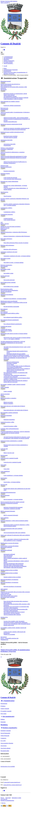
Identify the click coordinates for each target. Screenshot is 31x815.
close (2, 54)
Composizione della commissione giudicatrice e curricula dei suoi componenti (15, 376)
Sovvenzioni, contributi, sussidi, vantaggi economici (13, 384)
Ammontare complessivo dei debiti (12, 508)
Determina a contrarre (12, 363)
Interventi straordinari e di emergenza (9, 579)
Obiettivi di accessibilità (9, 634)
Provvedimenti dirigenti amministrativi (10, 319)
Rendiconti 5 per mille (6, 594)
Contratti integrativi (8, 218)
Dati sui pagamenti (5, 495)
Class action (3, 464)
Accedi (5, 66)
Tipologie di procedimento (7, 294)
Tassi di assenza (4, 192)
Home (5, 68)
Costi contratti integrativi (9, 219)
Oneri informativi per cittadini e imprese (10, 101)
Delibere (3, 719)
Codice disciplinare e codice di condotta (13, 99)
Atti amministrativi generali (10, 96)
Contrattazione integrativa (7, 214)
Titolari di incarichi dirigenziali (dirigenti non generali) (13, 157)
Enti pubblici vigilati (5, 269)
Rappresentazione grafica (7, 289)
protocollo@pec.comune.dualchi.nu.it (13, 784)
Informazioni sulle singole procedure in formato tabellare (14, 333)
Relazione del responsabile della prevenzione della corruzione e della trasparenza (15, 610)
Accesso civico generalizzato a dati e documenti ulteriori (17, 623)
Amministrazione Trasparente (11, 69)
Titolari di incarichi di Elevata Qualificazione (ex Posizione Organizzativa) (15, 162)
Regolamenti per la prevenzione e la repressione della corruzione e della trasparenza (16, 607)
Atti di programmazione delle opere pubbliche (11, 528)
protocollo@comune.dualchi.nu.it (12, 782)
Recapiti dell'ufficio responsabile (11, 306)
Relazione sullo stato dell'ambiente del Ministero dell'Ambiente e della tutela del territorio (15, 567)
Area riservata (4, 799)
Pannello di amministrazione (7, 800)
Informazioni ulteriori (12, 371)
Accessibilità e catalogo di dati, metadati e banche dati (13, 627)
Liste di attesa (4, 478)
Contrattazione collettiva (6, 207)
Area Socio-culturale (5, 748)
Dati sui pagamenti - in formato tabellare (13, 499)
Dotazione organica (5, 173)
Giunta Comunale (5, 708)
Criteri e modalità (5, 387)
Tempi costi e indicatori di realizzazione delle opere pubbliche (15, 535)
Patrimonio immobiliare (6, 415)
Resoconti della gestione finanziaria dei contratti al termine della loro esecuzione (15, 381)
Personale (3, 153)
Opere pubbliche (5, 517)
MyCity (3, 803)
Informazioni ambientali (6, 547)
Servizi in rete (4, 484)
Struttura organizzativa (10, 728)
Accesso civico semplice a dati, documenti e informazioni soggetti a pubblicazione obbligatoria (15, 622)
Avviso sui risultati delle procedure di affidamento (18, 366)
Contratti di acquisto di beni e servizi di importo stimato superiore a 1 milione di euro (17, 378)
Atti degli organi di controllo (10, 137)
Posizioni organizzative (6, 167)
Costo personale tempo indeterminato (12, 179)
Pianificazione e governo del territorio (9, 543)
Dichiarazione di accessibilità (8, 766)
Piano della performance (6, 238)
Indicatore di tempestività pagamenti (9, 503)
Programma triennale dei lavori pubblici (16, 353)
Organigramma (7, 145)
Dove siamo (3, 713)
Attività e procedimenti (6, 291)
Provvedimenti (4, 309)
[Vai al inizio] (1, 657)
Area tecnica (4, 745)
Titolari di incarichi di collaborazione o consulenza (12, 152)
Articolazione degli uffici (6, 140)
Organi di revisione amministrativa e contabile (11, 440)
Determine (3, 722)
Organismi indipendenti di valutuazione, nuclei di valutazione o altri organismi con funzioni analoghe (15, 432)
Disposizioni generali (6, 81)
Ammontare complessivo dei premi (9, 252)
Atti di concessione (5, 394)
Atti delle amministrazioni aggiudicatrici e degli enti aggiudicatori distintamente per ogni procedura (13, 342)
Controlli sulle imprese (6, 326)
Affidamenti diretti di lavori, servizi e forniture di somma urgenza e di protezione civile (18, 369)
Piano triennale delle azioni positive (9, 596)
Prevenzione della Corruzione (8, 597)
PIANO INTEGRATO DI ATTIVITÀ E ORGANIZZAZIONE (10, 85)
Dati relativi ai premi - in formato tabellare (13, 262)
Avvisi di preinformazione (13, 362)
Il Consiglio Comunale (6, 711)
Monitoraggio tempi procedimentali (9, 301)
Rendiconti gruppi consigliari (10, 136)
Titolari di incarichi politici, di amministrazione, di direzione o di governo (15, 650)
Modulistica (4, 725)
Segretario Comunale (6, 730)
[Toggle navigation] (2, 52)
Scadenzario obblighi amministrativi (12, 105)
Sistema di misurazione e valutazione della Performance (14, 232)
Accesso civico (4, 617)
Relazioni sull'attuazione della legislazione (14, 563)
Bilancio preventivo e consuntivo (8, 398)
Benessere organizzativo (6, 265)
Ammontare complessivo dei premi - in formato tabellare (17, 256)
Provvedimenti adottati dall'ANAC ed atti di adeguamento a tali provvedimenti (14, 612)
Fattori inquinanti (8, 557)
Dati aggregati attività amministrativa (9, 290)
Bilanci (2, 395)
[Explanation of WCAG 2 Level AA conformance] (9, 806)
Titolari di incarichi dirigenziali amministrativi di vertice (14, 156)
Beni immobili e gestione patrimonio (9, 412)
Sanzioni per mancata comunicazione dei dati (11, 124)
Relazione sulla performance (7, 245)
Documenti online (5, 750)
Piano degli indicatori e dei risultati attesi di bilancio (13, 406)
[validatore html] (3, 806)
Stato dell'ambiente (8, 555)
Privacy (2, 797)
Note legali (8, 797)
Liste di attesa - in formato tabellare (12, 482)
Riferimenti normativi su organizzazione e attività (15, 93)
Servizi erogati (4, 455)
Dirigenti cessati (4, 165)
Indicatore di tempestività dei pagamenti (13, 507)
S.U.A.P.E (3, 740)
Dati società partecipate (9, 280)
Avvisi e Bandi (10, 364)
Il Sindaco (3, 706)
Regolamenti (7, 633)
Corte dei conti (4, 448)
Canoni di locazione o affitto (7, 422)
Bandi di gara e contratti (6, 330)
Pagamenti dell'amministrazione (8, 492)
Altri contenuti (4, 589)
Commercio (3, 738)
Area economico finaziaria (7, 743)
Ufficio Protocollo (5, 735)
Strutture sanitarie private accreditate (9, 570)
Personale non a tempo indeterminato (9, 181)
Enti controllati (4, 266)
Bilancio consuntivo (8, 403)
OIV (2, 222)
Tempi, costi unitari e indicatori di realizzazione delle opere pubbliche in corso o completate (16, 540)
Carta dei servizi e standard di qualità (9, 458)
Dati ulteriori (4, 637)
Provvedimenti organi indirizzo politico (10, 313)
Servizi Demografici (5, 733)
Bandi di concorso (5, 228)
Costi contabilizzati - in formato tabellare (13, 475)
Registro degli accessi (9, 625)
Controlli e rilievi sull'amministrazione (10, 428)
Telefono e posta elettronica (7, 148)
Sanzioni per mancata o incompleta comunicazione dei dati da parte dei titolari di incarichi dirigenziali (16, 129)
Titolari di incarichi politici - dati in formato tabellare (16, 117)
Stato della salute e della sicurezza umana (13, 565)
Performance (4, 229)
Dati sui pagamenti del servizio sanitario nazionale (12, 502)
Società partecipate (5, 275)
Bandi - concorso (5, 223)
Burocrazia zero (4, 108)
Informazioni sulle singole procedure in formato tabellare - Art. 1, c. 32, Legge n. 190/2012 (17, 338)
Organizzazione (7, 71)
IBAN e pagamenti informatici (8, 511)
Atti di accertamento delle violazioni (12, 614)
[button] (8, 56)
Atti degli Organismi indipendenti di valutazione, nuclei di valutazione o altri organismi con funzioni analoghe (17, 437)
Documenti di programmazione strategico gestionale (16, 97)
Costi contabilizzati (5, 471)
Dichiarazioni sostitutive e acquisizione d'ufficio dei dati (14, 302)
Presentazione (4, 703)
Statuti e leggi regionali (9, 95)
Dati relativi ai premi (5, 258)
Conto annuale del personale (10, 177)
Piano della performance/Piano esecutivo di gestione (16, 242)
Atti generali (3, 89)
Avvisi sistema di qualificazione (14, 367)
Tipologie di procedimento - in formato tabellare (15, 298)
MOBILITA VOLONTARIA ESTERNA (11, 226)
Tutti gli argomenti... (8, 63)
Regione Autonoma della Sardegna (9, 1)
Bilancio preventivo (8, 402)
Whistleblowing (4, 639)
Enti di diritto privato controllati (8, 282)
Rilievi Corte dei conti (9, 452)
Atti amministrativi (8, 716)
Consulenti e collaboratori (7, 149)
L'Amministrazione (8, 701)
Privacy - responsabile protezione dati (9, 638)
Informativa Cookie (16, 797)
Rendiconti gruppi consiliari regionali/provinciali (12, 132)
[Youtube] (4, 49)
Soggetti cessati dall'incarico (10, 121)
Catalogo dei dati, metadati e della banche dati (14, 631)
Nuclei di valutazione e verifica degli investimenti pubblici (14, 520)
